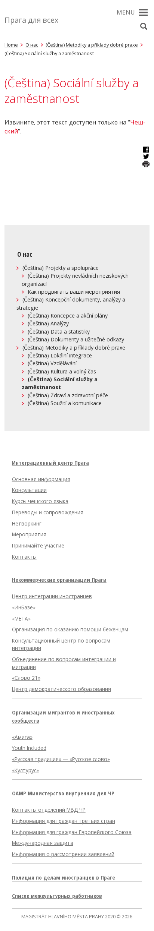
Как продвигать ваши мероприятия (74, 291)
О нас (31, 44)
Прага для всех (31, 20)
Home (11, 44)
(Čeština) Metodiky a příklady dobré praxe (92, 44)
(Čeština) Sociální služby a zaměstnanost (60, 383)
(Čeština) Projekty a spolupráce (60, 267)
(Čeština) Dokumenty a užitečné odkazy (76, 339)
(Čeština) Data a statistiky (59, 331)
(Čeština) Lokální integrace (60, 355)
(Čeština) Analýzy (48, 323)
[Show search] (144, 26)
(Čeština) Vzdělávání (52, 363)
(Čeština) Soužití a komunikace (65, 403)
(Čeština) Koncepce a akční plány (68, 315)
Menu (126, 12)
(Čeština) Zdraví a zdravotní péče (68, 395)
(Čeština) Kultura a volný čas (62, 371)
